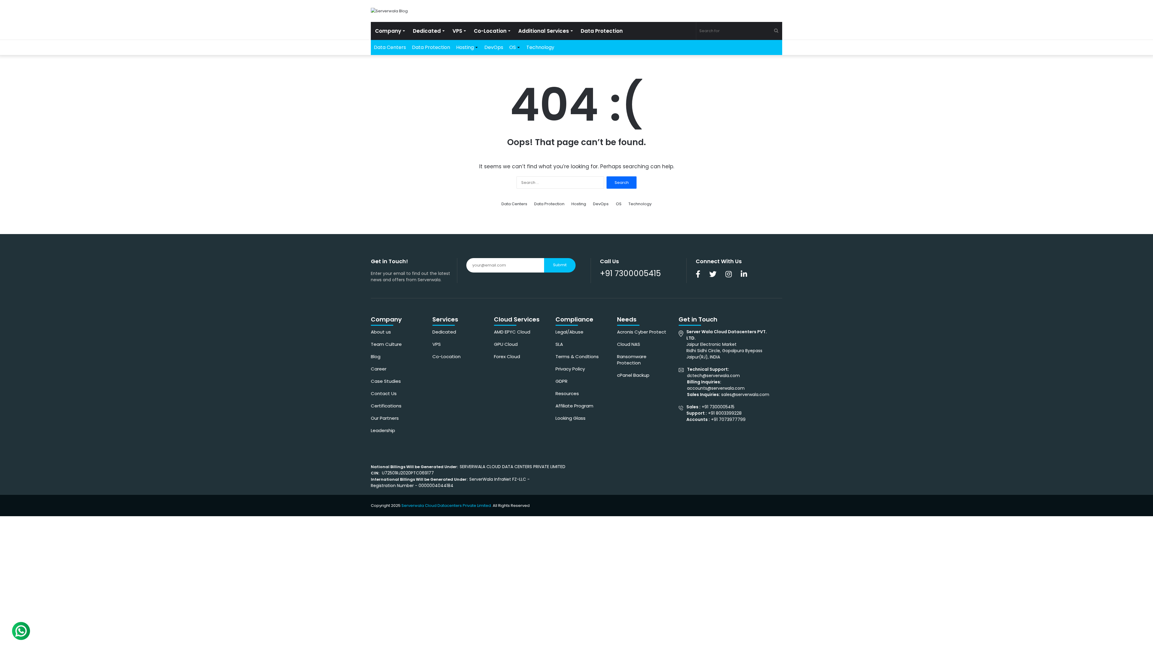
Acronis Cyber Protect (641, 332)
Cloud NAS (628, 344)
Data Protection (602, 31)
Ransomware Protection (631, 359)
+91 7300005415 (630, 273)
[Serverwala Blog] (389, 11)
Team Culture (386, 344)
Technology (540, 47)
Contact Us (384, 393)
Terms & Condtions (577, 356)
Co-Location (490, 31)
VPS (457, 31)
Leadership (383, 430)
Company (388, 31)
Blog (375, 356)
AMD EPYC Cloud (512, 332)
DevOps (493, 47)
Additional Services (543, 31)
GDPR (561, 381)
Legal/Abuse (569, 332)
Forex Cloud (507, 356)
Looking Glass (570, 418)
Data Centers (390, 47)
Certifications (386, 406)
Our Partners (385, 418)
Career (378, 369)
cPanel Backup (633, 375)
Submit (560, 265)
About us (381, 332)
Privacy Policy (570, 369)
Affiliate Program (574, 406)
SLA (559, 344)
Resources (567, 393)
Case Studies (386, 381)
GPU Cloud (506, 344)
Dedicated (427, 31)
